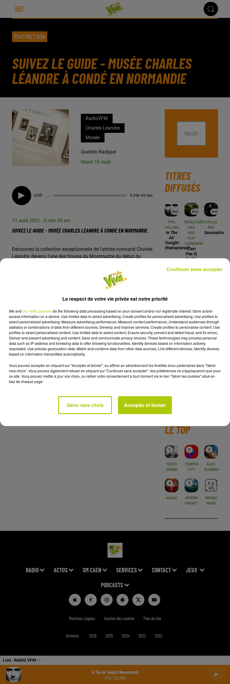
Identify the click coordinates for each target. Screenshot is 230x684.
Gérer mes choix (85, 405)
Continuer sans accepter (195, 269)
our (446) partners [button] (37, 310)
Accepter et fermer (145, 405)
